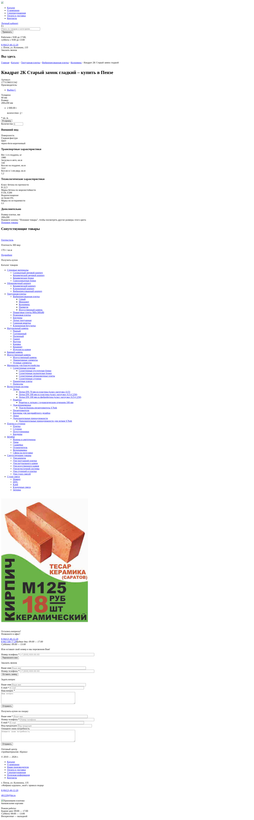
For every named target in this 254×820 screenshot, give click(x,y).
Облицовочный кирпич (19, 283)
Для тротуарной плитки (25, 460)
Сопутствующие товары (19, 455)
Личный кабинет (9, 23)
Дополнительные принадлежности (30, 418)
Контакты (12, 18)
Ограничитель (20, 447)
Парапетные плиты (22, 381)
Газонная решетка (22, 323)
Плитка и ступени (16, 423)
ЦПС (15, 482)
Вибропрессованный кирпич (27, 291)
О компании (13, 10)
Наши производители (18, 767)
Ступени (17, 429)
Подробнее (6, 255)
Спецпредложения (16, 13)
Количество (7, 124)
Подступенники (21, 431)
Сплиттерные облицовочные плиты (37, 376)
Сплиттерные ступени (30, 378)
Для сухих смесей (22, 474)
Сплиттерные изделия (24, 368)
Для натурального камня (25, 463)
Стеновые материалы (18, 270)
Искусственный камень (30, 309)
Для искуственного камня (26, 466)
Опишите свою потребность (15, 728)
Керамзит (17, 347)
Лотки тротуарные (22, 320)
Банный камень (15, 352)
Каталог (11, 7)
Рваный (17, 331)
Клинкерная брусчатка (24, 325)
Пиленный (18, 336)
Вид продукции (9, 725)
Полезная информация (18, 775)
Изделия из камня (22, 349)
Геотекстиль (7, 240)
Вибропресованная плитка (55, 62)
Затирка (17, 490)
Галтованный (19, 333)
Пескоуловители (21, 410)
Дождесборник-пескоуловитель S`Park (38, 407)
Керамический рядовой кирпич (28, 275)
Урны (16, 442)
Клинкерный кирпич (23, 288)
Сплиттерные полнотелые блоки (35, 373)
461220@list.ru (8, 795)
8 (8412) (9, 639)
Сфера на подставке (23, 452)
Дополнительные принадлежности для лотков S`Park (45, 421)
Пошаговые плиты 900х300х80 (28, 312)
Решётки (17, 400)
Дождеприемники (22, 405)
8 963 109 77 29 (8, 641)
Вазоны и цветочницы (24, 439)
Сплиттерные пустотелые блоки (35, 370)
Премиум (23, 307)
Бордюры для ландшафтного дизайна (31, 413)
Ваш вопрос (8, 690)
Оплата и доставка (16, 15)
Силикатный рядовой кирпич (28, 272)
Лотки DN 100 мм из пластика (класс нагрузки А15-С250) (48, 394)
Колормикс (76, 62)
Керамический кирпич (24, 286)
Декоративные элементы (25, 360)
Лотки (16, 389)
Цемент (17, 479)
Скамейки (18, 445)
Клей (15, 484)
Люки (16, 415)
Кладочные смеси (22, 487)
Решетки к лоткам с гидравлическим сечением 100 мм (46, 402)
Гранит (16, 339)
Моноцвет (24, 302)
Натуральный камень (17, 328)
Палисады (18, 384)
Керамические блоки (23, 278)
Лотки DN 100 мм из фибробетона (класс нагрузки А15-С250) (50, 397)
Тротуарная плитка (30, 62)
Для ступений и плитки (25, 471)
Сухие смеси (13, 476)
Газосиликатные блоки (24, 280)
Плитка (16, 426)
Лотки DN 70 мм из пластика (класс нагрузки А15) (44, 392)
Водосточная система (18, 386)
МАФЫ (11, 437)
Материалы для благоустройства (23, 365)
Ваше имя (6, 668)
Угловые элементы (22, 362)
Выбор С (11, 90)
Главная (5, 62)
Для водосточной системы (26, 468)
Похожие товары (9, 222)
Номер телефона (10, 654)
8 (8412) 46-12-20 (9, 45)
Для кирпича (19, 458)
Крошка (17, 344)
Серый (22, 299)
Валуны (17, 341)
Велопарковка (20, 450)
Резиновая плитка (22, 315)
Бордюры (17, 317)
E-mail (5, 687)
